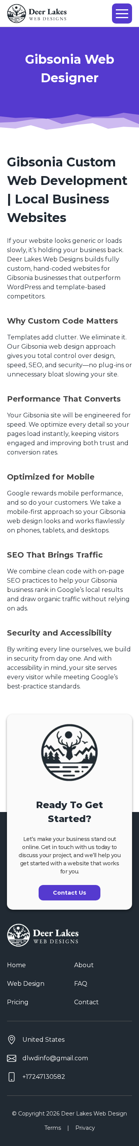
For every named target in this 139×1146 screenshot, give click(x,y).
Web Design (25, 983)
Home (16, 965)
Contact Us (69, 892)
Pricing (18, 1002)
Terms (52, 1127)
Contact (86, 1002)
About (84, 965)
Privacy (85, 1127)
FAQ (80, 983)
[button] (122, 13)
